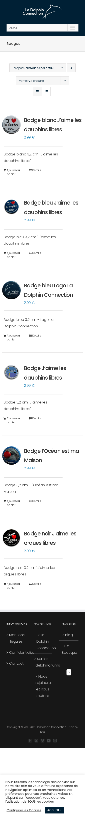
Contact (16, 663)
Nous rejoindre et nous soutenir (43, 686)
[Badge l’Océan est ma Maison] (11, 455)
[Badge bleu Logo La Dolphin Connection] (11, 290)
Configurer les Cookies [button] (24, 810)
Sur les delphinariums (43, 662)
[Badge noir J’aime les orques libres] (11, 538)
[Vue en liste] (46, 91)
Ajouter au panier (13, 172)
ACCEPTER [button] (54, 810)
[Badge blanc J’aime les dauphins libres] (11, 124)
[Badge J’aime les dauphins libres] (11, 372)
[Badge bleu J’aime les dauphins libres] (11, 207)
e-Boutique (69, 649)
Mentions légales (16, 638)
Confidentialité (16, 652)
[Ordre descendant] (71, 67)
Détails (36, 170)
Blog (69, 634)
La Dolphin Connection (43, 641)
